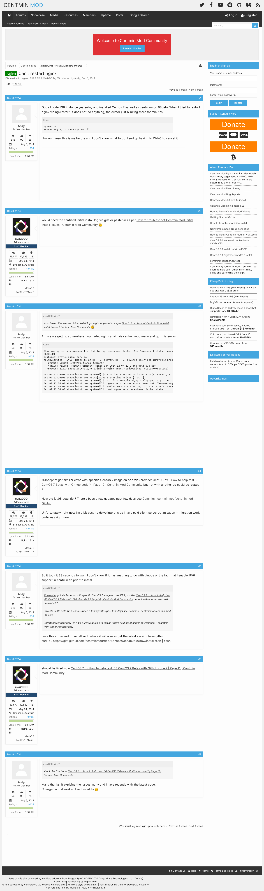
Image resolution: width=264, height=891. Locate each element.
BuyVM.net (216, 302)
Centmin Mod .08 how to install (228, 200)
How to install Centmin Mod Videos (230, 211)
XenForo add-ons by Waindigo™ (63, 887)
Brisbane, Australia (23, 264)
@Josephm (49, 480)
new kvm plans (243, 302)
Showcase (38, 15)
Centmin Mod (218, 173)
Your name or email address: (226, 73)
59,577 (13, 256)
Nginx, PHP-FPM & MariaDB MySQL (41, 78)
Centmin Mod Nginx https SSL (227, 205)
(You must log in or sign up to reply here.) (143, 826)
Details (138, 878)
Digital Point (91, 881)
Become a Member (132, 48)
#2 (199, 210)
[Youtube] (220, 4)
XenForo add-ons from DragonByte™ (62, 878)
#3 (199, 306)
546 (13, 139)
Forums (21, 15)
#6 (199, 659)
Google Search (139, 15)
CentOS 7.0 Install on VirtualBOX (228, 249)
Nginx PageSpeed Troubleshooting (229, 228)
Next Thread (196, 89)
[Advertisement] (69, 171)
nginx (18, 83)
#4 (199, 471)
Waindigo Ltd (97, 887)
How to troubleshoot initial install (228, 223)
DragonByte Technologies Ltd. (116, 878)
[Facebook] (211, 4)
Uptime (106, 15)
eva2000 (21, 239)
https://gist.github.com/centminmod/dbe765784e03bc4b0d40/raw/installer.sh (107, 641)
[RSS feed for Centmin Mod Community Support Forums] (257, 871)
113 (31, 256)
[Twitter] (202, 4)
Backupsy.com (218, 325)
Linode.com (216, 343)
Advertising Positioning (67, 881)
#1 (200, 98)
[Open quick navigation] (9, 15)
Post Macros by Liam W (124, 884)
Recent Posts (58, 23)
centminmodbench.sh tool (225, 260)
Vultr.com (215, 334)
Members (89, 15)
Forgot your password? (223, 94)
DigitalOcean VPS (220, 308)
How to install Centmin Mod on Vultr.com (233, 234)
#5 (199, 566)
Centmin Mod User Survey (225, 188)
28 (30, 139)
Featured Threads (38, 23)
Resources (71, 15)
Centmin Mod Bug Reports (225, 194)
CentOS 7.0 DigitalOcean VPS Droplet (231, 255)
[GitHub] (239, 4)
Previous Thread (177, 89)
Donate (233, 124)
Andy (77, 78)
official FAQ (234, 182)
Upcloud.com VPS (220, 287)
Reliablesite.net (218, 361)
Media (54, 15)
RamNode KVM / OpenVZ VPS (227, 316)
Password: (216, 84)
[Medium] (248, 4)
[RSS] (258, 4)
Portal (120, 15)
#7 (199, 754)
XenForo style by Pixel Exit (82, 884)
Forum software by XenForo (33, 884)
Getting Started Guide (222, 217)
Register (237, 103)
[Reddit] (230, 4)
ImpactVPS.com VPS (221, 296)
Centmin (23, 5)
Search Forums (15, 23)
